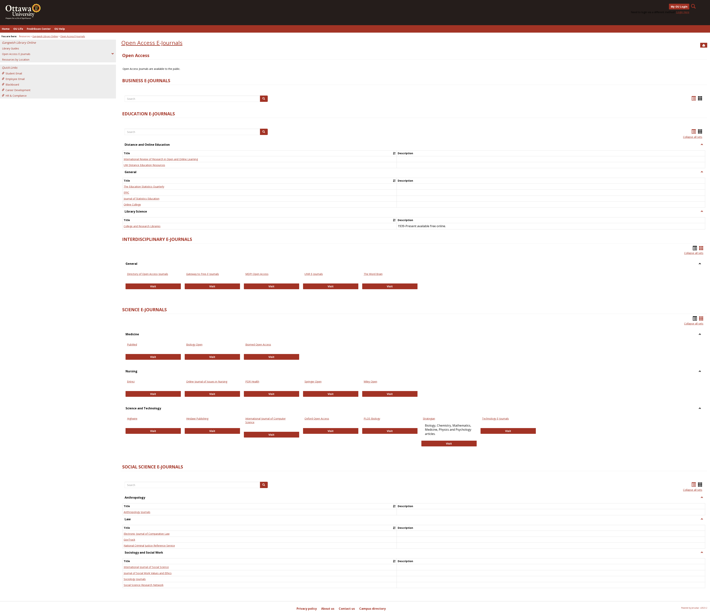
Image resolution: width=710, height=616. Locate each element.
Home (6, 29)
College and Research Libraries (142, 226)
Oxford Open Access (317, 418)
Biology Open (194, 344)
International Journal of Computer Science (265, 420)
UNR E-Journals (314, 274)
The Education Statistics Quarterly (144, 186)
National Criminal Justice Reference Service (149, 545)
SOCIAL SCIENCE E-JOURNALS (152, 467)
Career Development (18, 90)
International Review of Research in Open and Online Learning (161, 159)
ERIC (126, 192)
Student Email (14, 73)
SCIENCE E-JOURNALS (144, 310)
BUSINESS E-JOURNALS (146, 81)
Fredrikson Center (39, 29)
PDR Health (252, 381)
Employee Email (15, 79)
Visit (165, 286)
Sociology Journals (135, 579)
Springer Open (313, 381)
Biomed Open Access (258, 344)
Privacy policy (307, 609)
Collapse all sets (692, 137)
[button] (702, 144)
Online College (132, 204)
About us (327, 609)
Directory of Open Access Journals (147, 274)
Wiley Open (370, 381)
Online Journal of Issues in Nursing (206, 381)
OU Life (18, 29)
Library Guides (10, 48)
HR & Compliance (16, 95)
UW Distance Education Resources (144, 165)
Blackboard (12, 84)
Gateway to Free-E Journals (202, 274)
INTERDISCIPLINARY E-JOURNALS (157, 239)
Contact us (347, 609)
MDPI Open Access (256, 274)
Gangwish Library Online (45, 36)
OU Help (59, 29)
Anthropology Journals (137, 512)
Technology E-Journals (495, 418)
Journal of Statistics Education (141, 198)
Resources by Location (15, 59)
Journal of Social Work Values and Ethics (148, 573)
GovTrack (129, 539)
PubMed (132, 344)
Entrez (131, 381)
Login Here (682, 12)
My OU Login (679, 6)
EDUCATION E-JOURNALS (148, 114)
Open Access (135, 55)
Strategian (429, 418)
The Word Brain (373, 274)
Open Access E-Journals (72, 36)
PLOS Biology (372, 418)
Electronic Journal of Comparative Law (147, 533)
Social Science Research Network (143, 585)
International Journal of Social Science (146, 567)
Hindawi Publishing (197, 418)
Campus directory (372, 609)
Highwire (132, 418)
